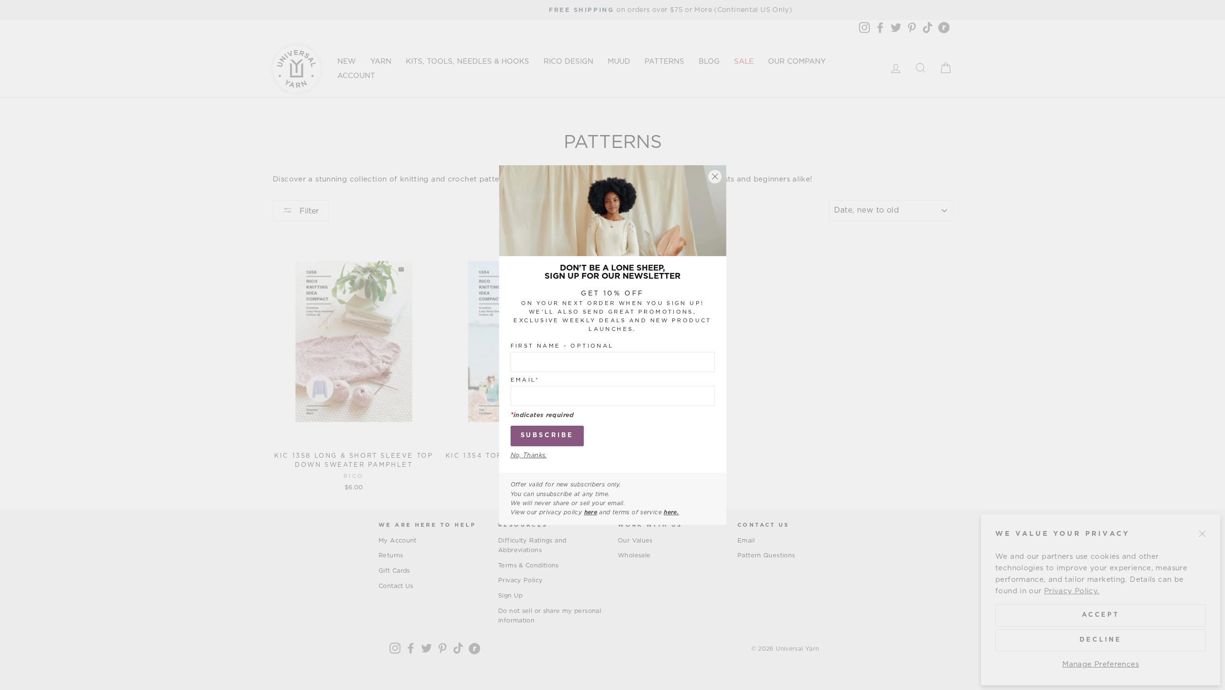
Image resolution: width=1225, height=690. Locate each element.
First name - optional (562, 346)
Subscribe (547, 435)
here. (671, 512)
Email (525, 380)
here (591, 512)
